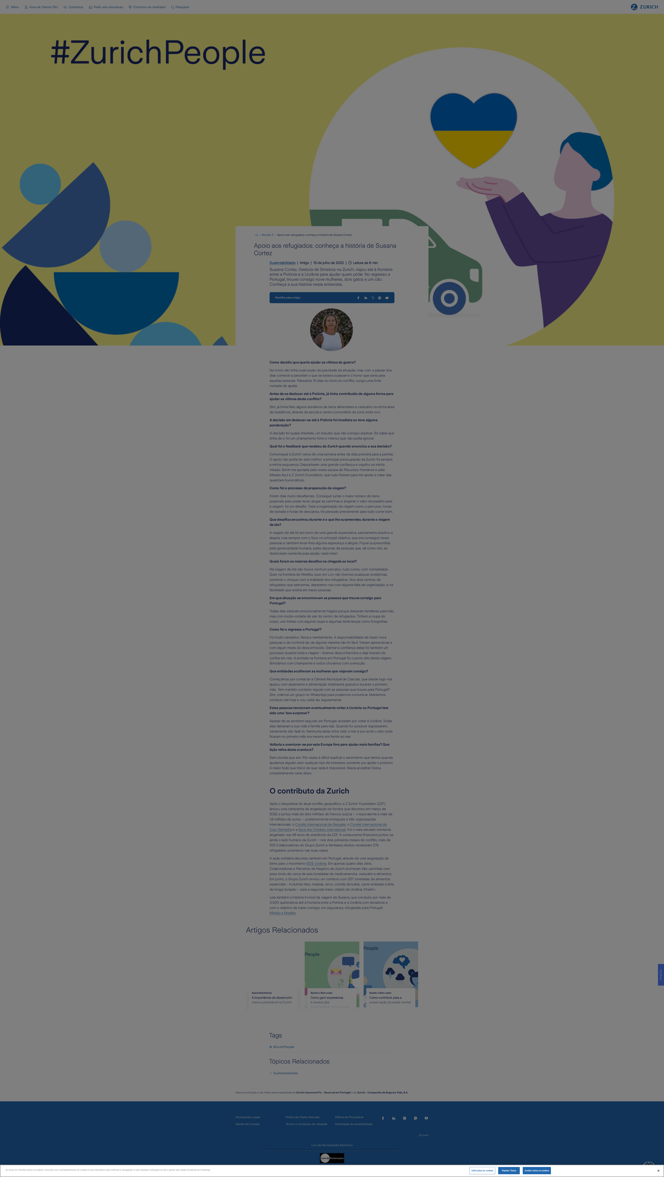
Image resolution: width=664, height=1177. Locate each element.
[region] (332, 1171)
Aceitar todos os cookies (537, 1170)
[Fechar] (658, 1170)
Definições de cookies (482, 1170)
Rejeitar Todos (509, 1170)
